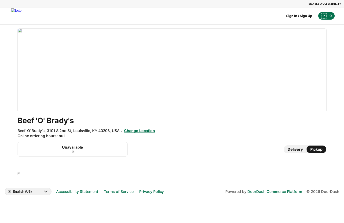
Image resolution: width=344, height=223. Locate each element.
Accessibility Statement (77, 191)
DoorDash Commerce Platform (274, 191)
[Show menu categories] (19, 174)
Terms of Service (119, 191)
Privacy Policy (151, 191)
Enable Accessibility (324, 3)
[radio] (295, 149)
